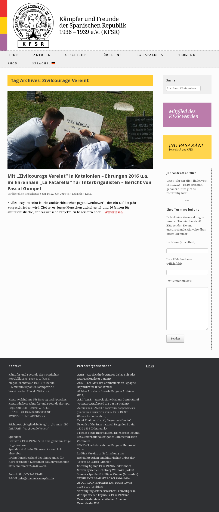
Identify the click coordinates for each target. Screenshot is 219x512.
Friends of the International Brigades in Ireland (108, 432)
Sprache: (41, 63)
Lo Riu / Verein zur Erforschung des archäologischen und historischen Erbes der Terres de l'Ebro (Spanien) (106, 457)
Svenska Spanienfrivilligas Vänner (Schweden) (107, 474)
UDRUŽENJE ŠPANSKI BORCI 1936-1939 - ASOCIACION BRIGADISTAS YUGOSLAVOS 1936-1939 (105, 482)
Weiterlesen (114, 212)
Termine (186, 55)
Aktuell (41, 55)
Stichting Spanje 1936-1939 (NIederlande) (104, 466)
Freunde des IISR (88, 503)
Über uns (113, 55)
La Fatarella (150, 55)
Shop (12, 63)
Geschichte (77, 55)
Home (12, 55)
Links (150, 366)
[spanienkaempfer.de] (76, 25)
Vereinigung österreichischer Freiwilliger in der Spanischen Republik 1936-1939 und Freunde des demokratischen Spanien (106, 495)
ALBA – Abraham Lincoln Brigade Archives (105, 391)
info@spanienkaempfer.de (36, 478)
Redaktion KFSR (82, 193)
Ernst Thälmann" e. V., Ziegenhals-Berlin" (104, 420)
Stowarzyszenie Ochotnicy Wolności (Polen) (105, 470)
